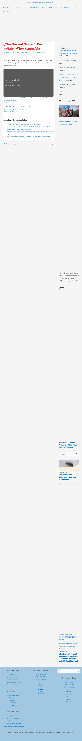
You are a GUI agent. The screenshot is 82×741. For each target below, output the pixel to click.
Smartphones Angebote (13, 695)
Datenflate (13, 702)
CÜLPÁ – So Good (26, 98)
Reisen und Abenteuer (65, 634)
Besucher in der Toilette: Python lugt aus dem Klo (67, 477)
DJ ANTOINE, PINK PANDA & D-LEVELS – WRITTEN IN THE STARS (11, 109)
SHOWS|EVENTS (41, 677)
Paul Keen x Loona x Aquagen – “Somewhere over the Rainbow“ (10, 100)
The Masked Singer (40, 52)
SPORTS (41, 694)
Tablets (13, 705)
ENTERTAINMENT (41, 679)
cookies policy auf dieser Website (14, 685)
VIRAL (41, 691)
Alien (32, 52)
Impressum (13, 674)
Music (60, 440)
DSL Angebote (13, 698)
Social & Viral (63, 472)
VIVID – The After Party (45, 98)
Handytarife (13, 700)
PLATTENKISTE (41, 674)
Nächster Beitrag (48, 144)
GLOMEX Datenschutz (14, 682)
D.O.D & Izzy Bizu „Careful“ (67, 84)
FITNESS (41, 686)
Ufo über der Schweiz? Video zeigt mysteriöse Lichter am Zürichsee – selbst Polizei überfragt (68, 657)
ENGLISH (41, 689)
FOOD (41, 682)
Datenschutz (13, 680)
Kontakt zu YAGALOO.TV (14, 677)
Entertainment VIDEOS (23, 52)
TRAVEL (41, 684)
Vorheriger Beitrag (9, 144)
